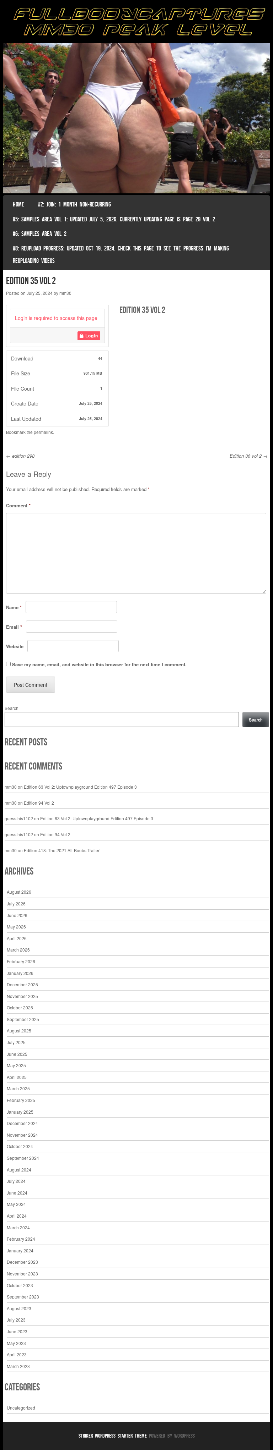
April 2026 (17, 938)
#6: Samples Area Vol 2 (39, 233)
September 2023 (23, 1297)
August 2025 (19, 1030)
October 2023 (20, 1285)
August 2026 (19, 892)
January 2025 (20, 1112)
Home (18, 204)
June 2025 (17, 1054)
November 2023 (22, 1273)
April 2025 (17, 1077)
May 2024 (16, 1204)
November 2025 (22, 996)
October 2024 (20, 1146)
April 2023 (17, 1354)
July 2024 (16, 1181)
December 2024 (22, 1123)
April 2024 (17, 1216)
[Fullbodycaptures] (137, 23)
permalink (43, 432)
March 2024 (18, 1227)
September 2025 (23, 1019)
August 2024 (19, 1170)
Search (11, 708)
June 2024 (17, 1193)
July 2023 (16, 1320)
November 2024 (22, 1135)
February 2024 (21, 1239)
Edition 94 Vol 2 (39, 803)
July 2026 (16, 903)
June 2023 (17, 1331)
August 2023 (19, 1308)
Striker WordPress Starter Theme (113, 1436)
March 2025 (18, 1088)
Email (14, 626)
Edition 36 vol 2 (249, 455)
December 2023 (22, 1262)
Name (14, 607)
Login (91, 335)
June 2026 (17, 915)
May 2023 (16, 1343)
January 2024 (20, 1250)
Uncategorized (21, 1408)
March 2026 (18, 950)
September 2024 (23, 1158)
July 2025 (16, 1042)
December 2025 (22, 984)
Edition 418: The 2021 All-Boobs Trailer (62, 850)
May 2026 (16, 927)
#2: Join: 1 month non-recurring (74, 204)
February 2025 (21, 1100)
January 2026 (20, 973)
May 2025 (16, 1065)
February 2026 (21, 961)
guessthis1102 (19, 818)
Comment (18, 505)
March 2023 (18, 1366)
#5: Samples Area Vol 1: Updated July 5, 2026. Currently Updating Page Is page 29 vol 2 (114, 219)
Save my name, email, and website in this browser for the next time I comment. (99, 664)
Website (14, 646)
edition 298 (20, 455)
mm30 (65, 293)
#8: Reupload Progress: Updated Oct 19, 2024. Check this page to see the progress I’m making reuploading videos (121, 254)
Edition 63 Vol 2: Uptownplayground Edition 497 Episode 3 (80, 787)
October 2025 (20, 1007)
